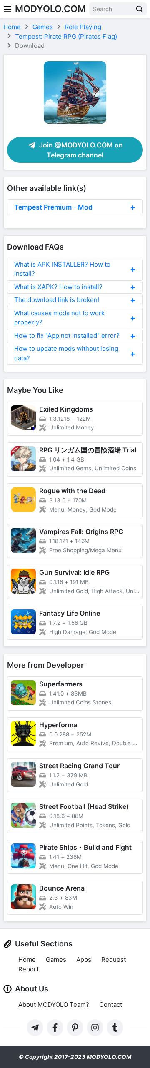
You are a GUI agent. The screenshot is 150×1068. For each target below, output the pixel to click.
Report (28, 969)
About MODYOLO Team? (53, 1004)
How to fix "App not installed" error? (67, 335)
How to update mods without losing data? (66, 353)
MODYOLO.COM (50, 8)
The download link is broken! (56, 300)
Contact (110, 1004)
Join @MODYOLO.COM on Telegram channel (80, 150)
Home (27, 959)
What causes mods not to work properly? (59, 318)
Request (113, 959)
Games (56, 959)
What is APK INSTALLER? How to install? (62, 269)
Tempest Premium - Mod (53, 207)
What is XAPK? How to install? (58, 287)
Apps (83, 959)
